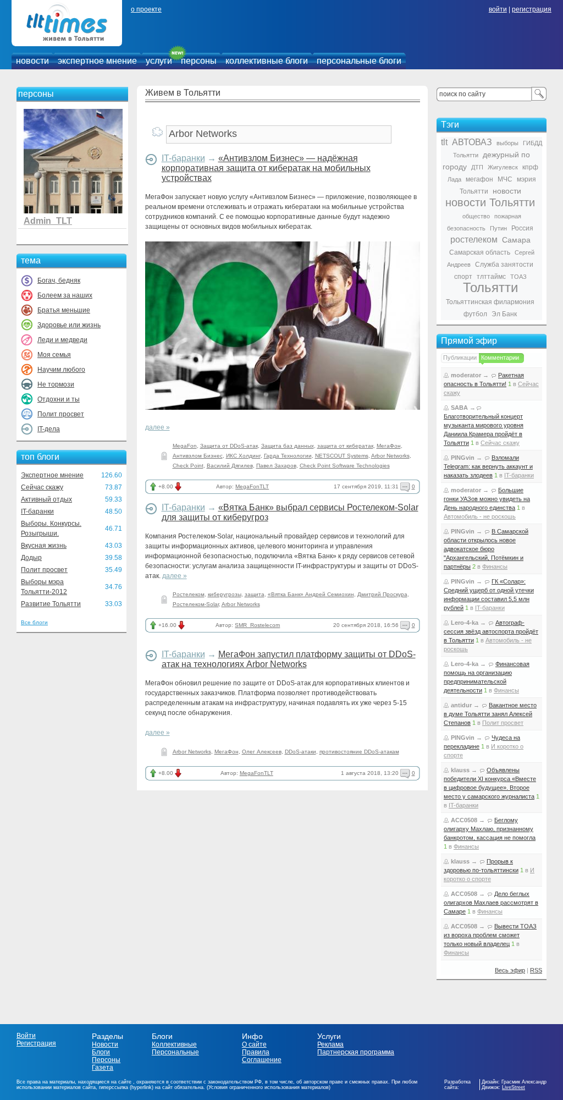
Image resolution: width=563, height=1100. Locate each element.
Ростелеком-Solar (196, 604)
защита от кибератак (345, 446)
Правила (255, 1052)
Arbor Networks (390, 456)
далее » (157, 427)
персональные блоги (359, 60)
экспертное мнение (97, 60)
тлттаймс (491, 276)
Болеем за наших (64, 295)
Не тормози (55, 384)
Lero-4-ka (464, 622)
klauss (460, 770)
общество (476, 216)
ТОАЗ (518, 276)
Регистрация (36, 1043)
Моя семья (54, 355)
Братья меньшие (63, 310)
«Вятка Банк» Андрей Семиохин (311, 594)
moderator (466, 375)
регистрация (531, 9)
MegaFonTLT (252, 486)
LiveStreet (513, 1087)
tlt (444, 142)
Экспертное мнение (52, 475)
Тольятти (490, 287)
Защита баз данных (287, 446)
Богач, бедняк (58, 280)
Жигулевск (503, 167)
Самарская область (479, 252)
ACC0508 (464, 820)
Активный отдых (46, 499)
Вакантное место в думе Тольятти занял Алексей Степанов (490, 714)
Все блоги (34, 622)
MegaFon (185, 446)
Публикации (460, 357)
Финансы (494, 566)
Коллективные (174, 1044)
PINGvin (462, 457)
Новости (105, 1044)
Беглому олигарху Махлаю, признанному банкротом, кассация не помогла (490, 829)
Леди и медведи (62, 340)
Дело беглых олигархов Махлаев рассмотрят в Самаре (491, 902)
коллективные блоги (266, 60)
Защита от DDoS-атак (229, 446)
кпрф (530, 167)
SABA (459, 407)
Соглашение (262, 1060)
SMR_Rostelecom (257, 625)
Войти (26, 1036)
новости (32, 60)
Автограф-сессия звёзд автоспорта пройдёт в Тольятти (491, 631)
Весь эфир (510, 970)
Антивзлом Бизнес (198, 456)
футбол (475, 314)
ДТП (477, 167)
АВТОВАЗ (472, 142)
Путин (498, 228)
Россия (522, 228)
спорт (463, 276)
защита (254, 594)
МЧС (505, 179)
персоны (199, 60)
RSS (536, 970)
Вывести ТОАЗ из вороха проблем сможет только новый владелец (490, 935)
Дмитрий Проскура (382, 594)
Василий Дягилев (230, 466)
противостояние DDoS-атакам (359, 752)
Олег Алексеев (262, 752)
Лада (454, 179)
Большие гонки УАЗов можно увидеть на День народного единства (487, 499)
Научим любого (61, 369)
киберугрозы (224, 594)
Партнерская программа (355, 1052)
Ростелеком (189, 594)
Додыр (31, 558)
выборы (507, 143)
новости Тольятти (490, 202)
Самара (516, 239)
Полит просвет (60, 414)
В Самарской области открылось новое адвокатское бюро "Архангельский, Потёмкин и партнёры (486, 549)
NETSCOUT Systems (341, 456)
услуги (159, 60)
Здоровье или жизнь (69, 325)
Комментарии (500, 357)
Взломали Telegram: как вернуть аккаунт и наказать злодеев (488, 466)
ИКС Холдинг (243, 456)
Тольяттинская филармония (490, 302)
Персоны (106, 1060)
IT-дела (48, 429)
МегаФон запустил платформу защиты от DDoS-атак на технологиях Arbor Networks (289, 659)
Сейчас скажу (42, 487)
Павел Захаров (276, 466)
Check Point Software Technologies (345, 466)
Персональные (175, 1052)
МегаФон (389, 446)
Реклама (330, 1044)
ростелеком (474, 239)
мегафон (479, 179)
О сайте (254, 1044)
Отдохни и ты (58, 399)
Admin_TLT (48, 221)
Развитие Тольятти (51, 604)
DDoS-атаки (300, 752)
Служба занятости (504, 264)
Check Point (188, 466)
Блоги (101, 1052)
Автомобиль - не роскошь (480, 516)
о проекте (146, 9)
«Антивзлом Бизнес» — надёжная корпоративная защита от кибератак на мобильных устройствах (266, 168)
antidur (461, 705)
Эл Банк (504, 314)
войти (498, 9)
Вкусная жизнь (44, 545)
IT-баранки (37, 511)
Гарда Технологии (288, 456)
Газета (102, 1067)
